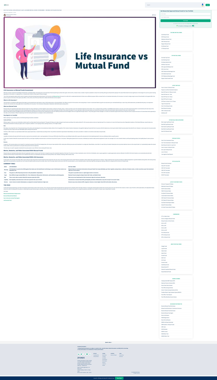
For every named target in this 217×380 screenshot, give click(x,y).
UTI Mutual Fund (165, 48)
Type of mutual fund (165, 103)
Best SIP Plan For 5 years (166, 99)
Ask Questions (104, 359)
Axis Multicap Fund (165, 60)
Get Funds (185, 20)
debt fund (163, 257)
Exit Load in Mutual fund (166, 149)
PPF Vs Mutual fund (165, 234)
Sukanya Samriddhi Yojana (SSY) (168, 280)
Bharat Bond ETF (165, 267)
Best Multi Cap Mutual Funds (167, 129)
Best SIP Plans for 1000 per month (168, 92)
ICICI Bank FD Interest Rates (167, 200)
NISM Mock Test (164, 333)
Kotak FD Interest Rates (166, 205)
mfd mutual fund (7, 200)
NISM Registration (165, 317)
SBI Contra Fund (164, 69)
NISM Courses (164, 331)
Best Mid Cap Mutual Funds (167, 124)
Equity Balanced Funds (166, 271)
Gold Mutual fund (165, 264)
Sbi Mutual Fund (164, 46)
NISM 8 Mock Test (165, 336)
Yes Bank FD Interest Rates (167, 193)
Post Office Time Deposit (166, 294)
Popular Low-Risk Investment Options (169, 89)
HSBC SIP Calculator (165, 170)
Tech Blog (104, 356)
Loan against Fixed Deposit (167, 154)
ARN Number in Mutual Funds (167, 324)
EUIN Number (164, 329)
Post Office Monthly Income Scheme (169, 297)
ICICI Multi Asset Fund (166, 73)
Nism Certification (165, 315)
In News (103, 365)
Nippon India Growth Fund (167, 78)
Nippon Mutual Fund (165, 43)
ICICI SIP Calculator (165, 172)
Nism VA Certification (165, 320)
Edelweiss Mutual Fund (166, 39)
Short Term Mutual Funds (166, 106)
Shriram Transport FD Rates (167, 184)
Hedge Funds (164, 246)
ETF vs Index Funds (165, 216)
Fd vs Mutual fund (165, 232)
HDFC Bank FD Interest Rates (167, 198)
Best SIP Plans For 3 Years (166, 96)
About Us (103, 362)
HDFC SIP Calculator (165, 168)
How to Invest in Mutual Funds (167, 87)
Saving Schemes (96, 356)
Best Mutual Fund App (166, 108)
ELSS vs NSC (164, 228)
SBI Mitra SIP (164, 113)
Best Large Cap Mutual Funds (167, 122)
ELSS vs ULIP (164, 230)
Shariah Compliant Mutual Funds (168, 269)
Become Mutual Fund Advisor (10, 195)
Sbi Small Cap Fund (165, 57)
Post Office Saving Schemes (167, 287)
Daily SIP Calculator (165, 165)
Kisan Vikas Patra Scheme (166, 285)
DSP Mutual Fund (165, 37)
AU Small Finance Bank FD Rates (168, 207)
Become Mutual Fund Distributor (168, 306)
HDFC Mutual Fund (165, 41)
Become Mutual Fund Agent (167, 313)
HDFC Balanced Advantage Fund (168, 71)
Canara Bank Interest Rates (167, 195)
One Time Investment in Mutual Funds (169, 142)
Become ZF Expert (114, 355)
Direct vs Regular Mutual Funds (168, 218)
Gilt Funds (163, 260)
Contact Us (104, 363)
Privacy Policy (121, 355)
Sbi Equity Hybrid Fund (166, 62)
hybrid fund (163, 253)
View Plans (119, 378)
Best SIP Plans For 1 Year (166, 94)
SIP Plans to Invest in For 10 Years (168, 101)
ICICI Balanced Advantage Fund (168, 76)
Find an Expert (104, 360)
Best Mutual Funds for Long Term (168, 145)
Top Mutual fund (96, 355)
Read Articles (104, 355)
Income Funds (164, 262)
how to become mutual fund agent (12, 198)
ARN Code (163, 327)
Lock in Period (164, 152)
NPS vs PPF (163, 225)
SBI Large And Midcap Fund (167, 66)
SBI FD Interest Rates (165, 188)
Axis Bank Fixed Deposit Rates (167, 202)
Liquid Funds (164, 248)
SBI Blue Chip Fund (165, 64)
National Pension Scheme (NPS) (168, 283)
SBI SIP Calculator (165, 175)
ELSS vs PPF (163, 223)
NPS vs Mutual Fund (165, 237)
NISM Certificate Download (167, 322)
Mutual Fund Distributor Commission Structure (171, 308)
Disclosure (121, 356)
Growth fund (164, 255)
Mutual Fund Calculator (166, 163)
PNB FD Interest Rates (166, 191)
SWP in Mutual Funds (165, 110)
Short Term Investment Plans (167, 140)
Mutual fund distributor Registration (12, 193)
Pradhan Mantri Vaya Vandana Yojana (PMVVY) (171, 292)
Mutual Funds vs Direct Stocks (167, 221)
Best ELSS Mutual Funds (166, 131)
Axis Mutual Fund (165, 34)
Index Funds (164, 250)
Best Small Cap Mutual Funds (167, 126)
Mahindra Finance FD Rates (167, 186)
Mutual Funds (57, 96)
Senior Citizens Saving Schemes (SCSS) (169, 290)
